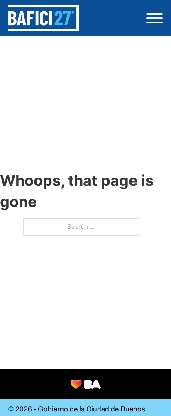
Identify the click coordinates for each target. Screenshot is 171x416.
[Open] (154, 18)
